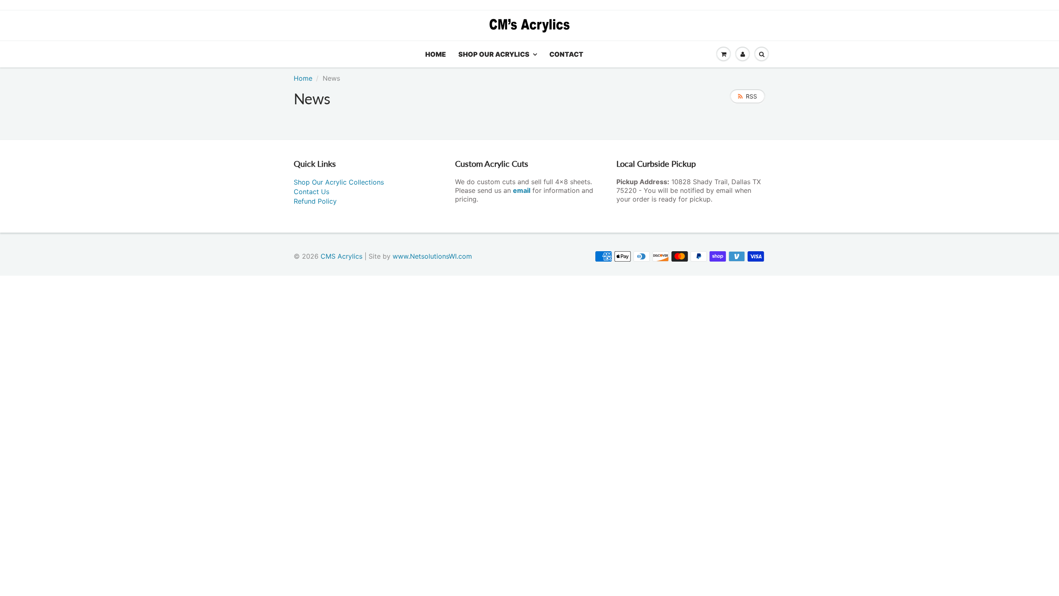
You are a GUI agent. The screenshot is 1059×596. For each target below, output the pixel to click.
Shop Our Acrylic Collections (339, 182)
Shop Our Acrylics (494, 54)
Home (435, 54)
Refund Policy (315, 201)
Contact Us (311, 191)
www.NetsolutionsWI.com (432, 256)
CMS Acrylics (341, 256)
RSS (751, 96)
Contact (566, 54)
